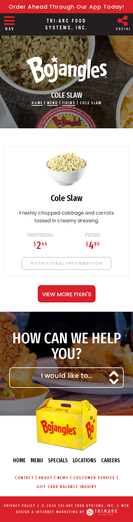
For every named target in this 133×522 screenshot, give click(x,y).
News (63, 477)
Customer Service (94, 477)
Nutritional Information (67, 263)
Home (37, 103)
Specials (58, 460)
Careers (110, 460)
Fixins (68, 103)
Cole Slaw (90, 103)
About (46, 477)
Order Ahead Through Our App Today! (67, 7)
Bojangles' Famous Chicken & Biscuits (66, 69)
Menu (52, 103)
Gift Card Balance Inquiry (66, 486)
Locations (84, 460)
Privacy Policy (20, 506)
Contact (24, 477)
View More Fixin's (66, 294)
